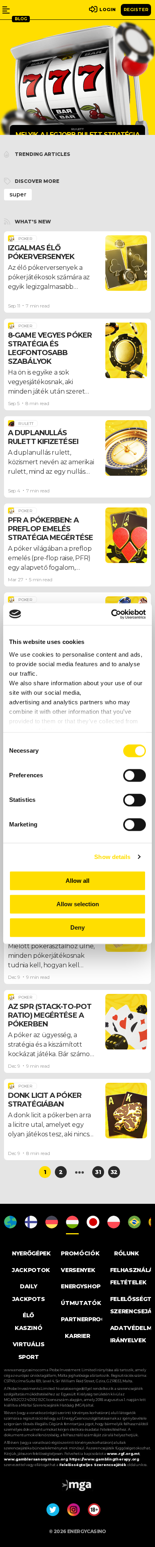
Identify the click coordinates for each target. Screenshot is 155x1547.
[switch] (134, 775)
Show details (112, 856)
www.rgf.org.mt (123, 1453)
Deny (77, 927)
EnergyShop (81, 1286)
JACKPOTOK (31, 1270)
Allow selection (77, 904)
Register (136, 9)
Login (107, 9)
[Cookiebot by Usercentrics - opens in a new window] (111, 614)
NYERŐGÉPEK (31, 1253)
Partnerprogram (89, 1319)
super (18, 194)
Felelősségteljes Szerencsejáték (93, 1464)
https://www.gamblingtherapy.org (104, 1459)
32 (114, 1172)
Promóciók (80, 1253)
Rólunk (126, 1253)
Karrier (77, 1335)
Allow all (77, 880)
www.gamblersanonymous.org (36, 1459)
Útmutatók (81, 1303)
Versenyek (78, 1270)
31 (98, 1172)
